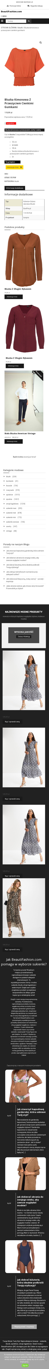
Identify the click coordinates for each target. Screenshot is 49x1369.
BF (10, 1116)
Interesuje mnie (13, 167)
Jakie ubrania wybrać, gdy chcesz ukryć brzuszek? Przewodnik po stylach (25, 587)
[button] (41, 42)
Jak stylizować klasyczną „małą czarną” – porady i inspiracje (25, 580)
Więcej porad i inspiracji (24, 1327)
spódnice (9, 495)
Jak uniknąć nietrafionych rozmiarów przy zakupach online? (22, 573)
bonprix (26, 218)
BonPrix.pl (27, 208)
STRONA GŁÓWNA (8, 27)
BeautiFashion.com (11, 11)
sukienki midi (11, 513)
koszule (9, 486)
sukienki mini (11, 517)
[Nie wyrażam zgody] (46, 1360)
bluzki (20, 27)
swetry (8, 526)
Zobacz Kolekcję (24, 637)
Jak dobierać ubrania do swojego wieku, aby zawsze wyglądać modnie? (22, 559)
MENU (4, 16)
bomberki (9, 481)
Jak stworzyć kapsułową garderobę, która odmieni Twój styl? (25, 552)
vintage (9, 531)
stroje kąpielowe (12, 504)
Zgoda (25, 1365)
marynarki (10, 490)
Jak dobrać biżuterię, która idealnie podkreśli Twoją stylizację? (22, 566)
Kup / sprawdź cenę (12, 722)
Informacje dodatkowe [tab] (14, 188)
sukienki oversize (12, 522)
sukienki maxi (11, 508)
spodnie (9, 499)
